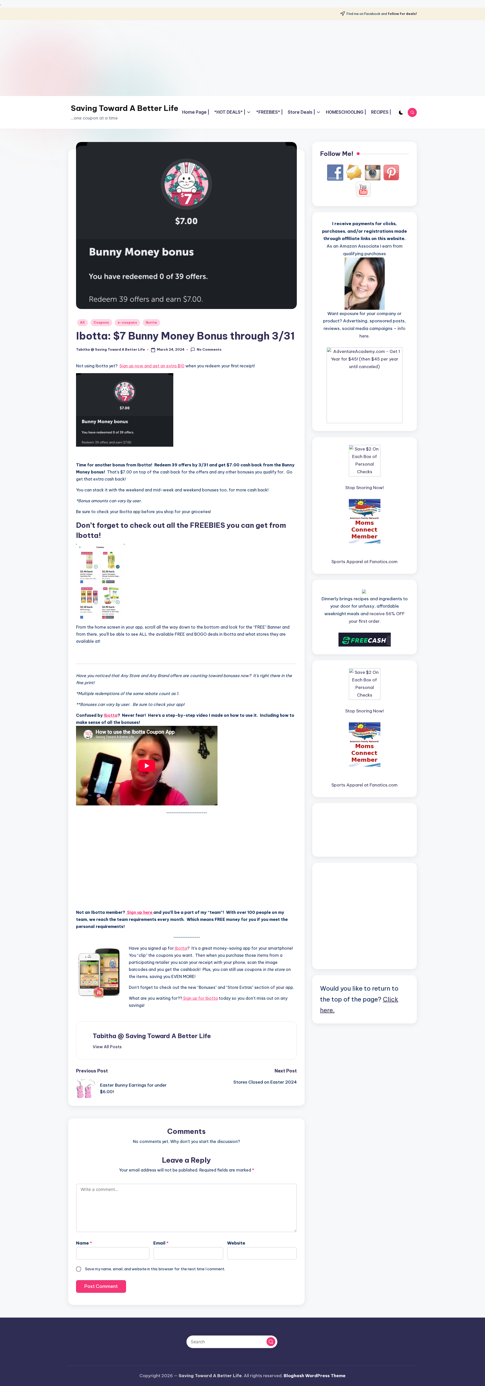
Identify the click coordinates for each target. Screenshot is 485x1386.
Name (84, 1243)
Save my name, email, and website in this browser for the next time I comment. (155, 1268)
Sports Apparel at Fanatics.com (364, 561)
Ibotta (151, 322)
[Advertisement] (242, 58)
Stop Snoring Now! (364, 487)
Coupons (101, 322)
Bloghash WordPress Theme (315, 1375)
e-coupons (127, 322)
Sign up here (139, 912)
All (82, 322)
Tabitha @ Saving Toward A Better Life (152, 1036)
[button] (107, 1046)
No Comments (209, 349)
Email (160, 1243)
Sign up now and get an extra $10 (151, 365)
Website (236, 1243)
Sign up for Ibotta (200, 998)
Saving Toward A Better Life (124, 108)
